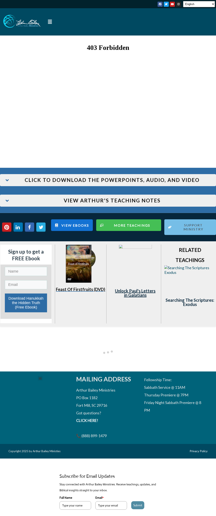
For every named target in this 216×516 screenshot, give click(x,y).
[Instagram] (178, 4)
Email (99, 498)
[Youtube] (172, 4)
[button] (49, 22)
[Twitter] (166, 4)
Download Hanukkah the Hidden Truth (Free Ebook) (25, 302)
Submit (137, 505)
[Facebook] (160, 4)
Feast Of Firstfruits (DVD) (80, 289)
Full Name (65, 498)
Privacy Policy (199, 451)
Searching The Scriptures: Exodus (190, 302)
